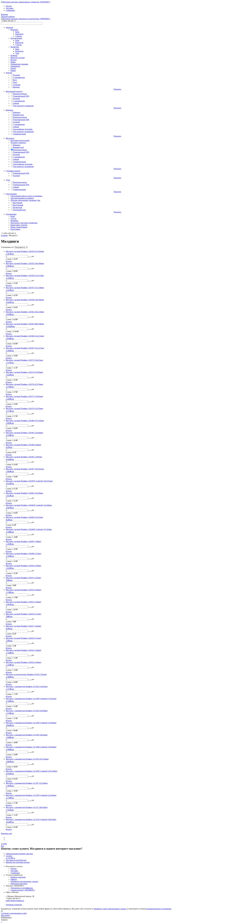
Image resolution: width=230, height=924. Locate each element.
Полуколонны (16, 38)
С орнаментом (19, 77)
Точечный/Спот (19, 210)
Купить (9, 261)
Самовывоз (10, 10)
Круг (15, 80)
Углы (8, 180)
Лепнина (9, 27)
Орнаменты (15, 66)
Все (2, 846)
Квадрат (16, 87)
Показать (117, 89)
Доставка (9, 8)
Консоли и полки (18, 58)
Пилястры (15, 47)
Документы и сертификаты (22, 888)
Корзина (4, 14)
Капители (19, 34)
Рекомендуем (18, 115)
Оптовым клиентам (14, 905)
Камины (14, 55)
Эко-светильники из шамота (22, 198)
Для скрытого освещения (23, 106)
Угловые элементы (18, 143)
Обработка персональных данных (24, 881)
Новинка (16, 112)
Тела (17, 53)
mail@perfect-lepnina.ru (15, 901)
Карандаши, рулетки (19, 225)
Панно (13, 68)
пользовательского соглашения (158, 909)
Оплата (9, 6)
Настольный (18, 205)
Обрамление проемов (19, 64)
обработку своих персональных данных (110, 909)
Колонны (14, 30)
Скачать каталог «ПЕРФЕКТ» (23, 890)
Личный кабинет (8, 17)
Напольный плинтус (14, 91)
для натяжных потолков (22, 129)
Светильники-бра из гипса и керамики (26, 196)
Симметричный (19, 134)
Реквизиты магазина (19, 884)
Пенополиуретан (20, 94)
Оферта (14, 879)
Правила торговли (18, 877)
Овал (15, 82)
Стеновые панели (13, 171)
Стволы (18, 36)
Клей (13, 216)
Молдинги (10, 138)
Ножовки (14, 221)
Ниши (13, 62)
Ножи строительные (19, 227)
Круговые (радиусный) (20, 140)
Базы (17, 32)
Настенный (17, 203)
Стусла (13, 218)
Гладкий (16, 75)
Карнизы (9, 110)
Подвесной (17, 207)
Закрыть (4, 920)
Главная (4, 235)
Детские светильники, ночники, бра (25, 200)
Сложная (16, 85)
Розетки (9, 73)
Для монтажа (11, 214)
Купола (14, 60)
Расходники (15, 229)
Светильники (11, 194)
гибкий (16, 103)
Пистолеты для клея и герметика (24, 223)
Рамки (13, 71)
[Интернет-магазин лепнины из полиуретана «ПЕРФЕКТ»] (25, 2)
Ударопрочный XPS (21, 96)
